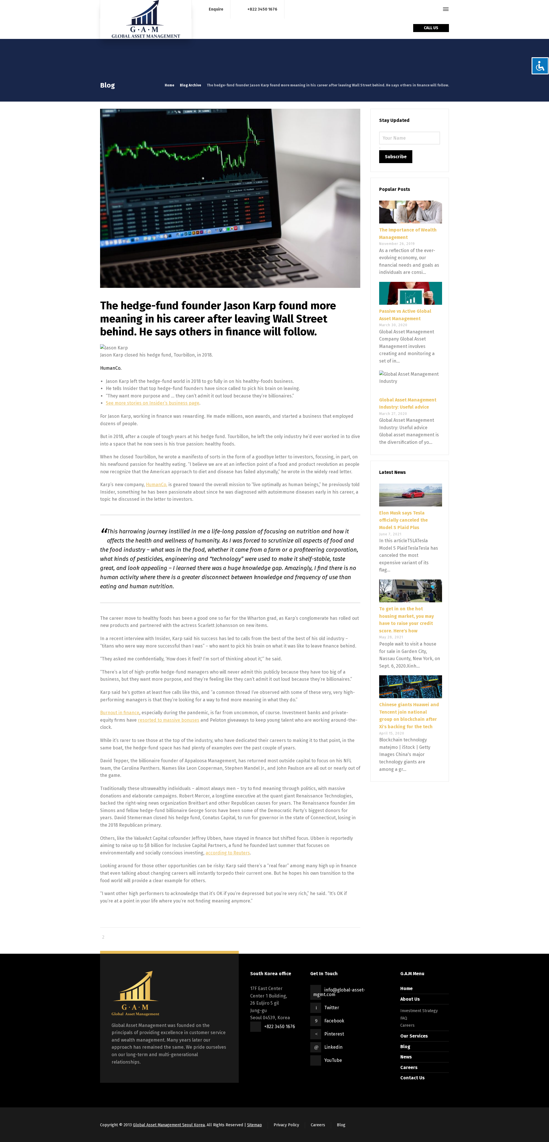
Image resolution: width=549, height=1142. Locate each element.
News (406, 1057)
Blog (405, 1046)
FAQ (403, 1018)
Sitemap (254, 1125)
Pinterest (334, 1034)
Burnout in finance (119, 712)
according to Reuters (228, 853)
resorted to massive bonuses (168, 720)
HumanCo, (156, 484)
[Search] (435, 9)
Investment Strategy (419, 1010)
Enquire (216, 9)
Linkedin (333, 1047)
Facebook (334, 1021)
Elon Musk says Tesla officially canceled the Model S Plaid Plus (403, 520)
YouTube (333, 1060)
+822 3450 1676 (262, 9)
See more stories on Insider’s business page (152, 403)
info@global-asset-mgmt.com (339, 992)
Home (406, 988)
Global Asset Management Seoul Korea (169, 1125)
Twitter (331, 1007)
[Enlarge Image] (230, 198)
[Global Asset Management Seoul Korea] (146, 19)
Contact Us (412, 1077)
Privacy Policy (286, 1125)
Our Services (414, 1036)
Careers (407, 1025)
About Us (410, 999)
